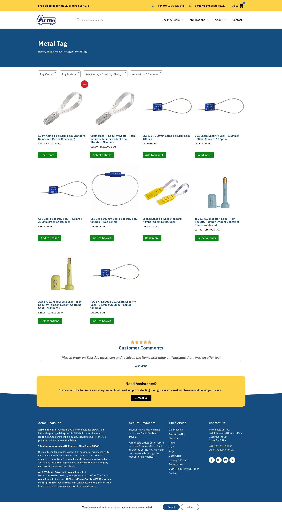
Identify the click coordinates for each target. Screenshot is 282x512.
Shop (50, 51)
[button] (41, 361)
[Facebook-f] (212, 460)
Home (41, 51)
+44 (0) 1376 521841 (221, 446)
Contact (237, 20)
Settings (190, 507)
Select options (102, 155)
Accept (171, 507)
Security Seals (171, 20)
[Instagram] (219, 460)
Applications (197, 20)
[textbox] (47, 74)
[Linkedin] (225, 460)
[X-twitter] (232, 460)
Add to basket (154, 155)
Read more (47, 155)
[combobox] (47, 73)
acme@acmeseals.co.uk (221, 449)
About (219, 20)
